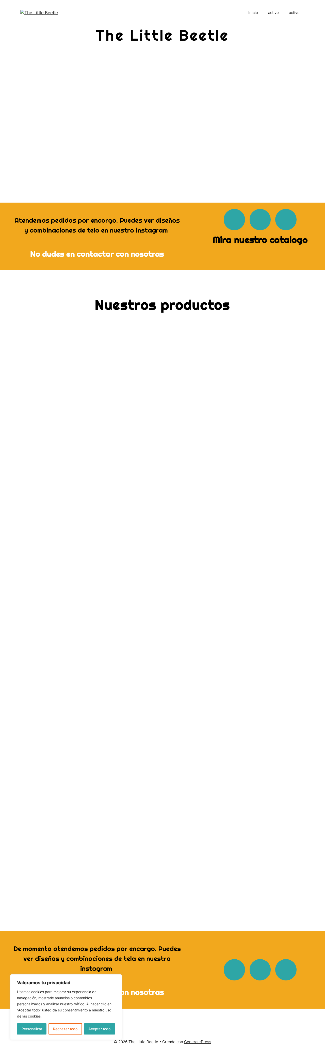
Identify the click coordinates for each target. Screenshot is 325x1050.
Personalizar (32, 1029)
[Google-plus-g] (286, 219)
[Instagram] (260, 219)
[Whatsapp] (234, 219)
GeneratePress (197, 1041)
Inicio (253, 12)
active (273, 12)
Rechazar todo (65, 1029)
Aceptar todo (99, 1029)
